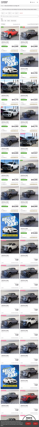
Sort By (29, 24)
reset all (21, 13)
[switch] (37, 2)
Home (2, 5)
